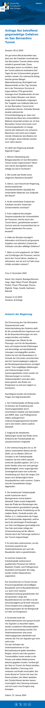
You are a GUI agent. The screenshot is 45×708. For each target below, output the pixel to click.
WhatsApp (30, 704)
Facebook (16, 704)
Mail (25, 704)
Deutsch (39, 3)
